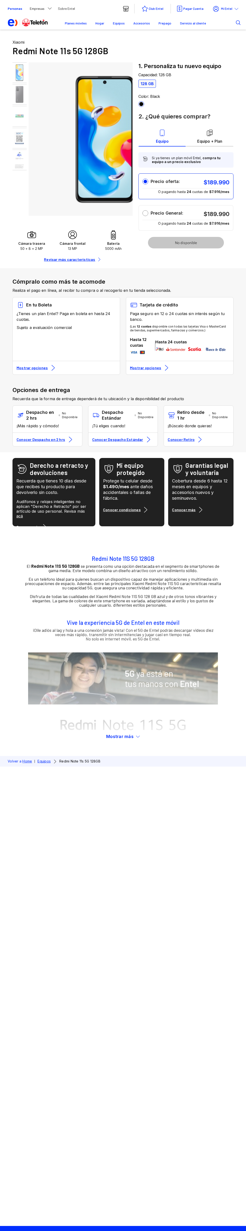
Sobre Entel (66, 8)
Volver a (20, 761)
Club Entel (156, 8)
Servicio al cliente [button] (193, 23)
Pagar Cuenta (193, 8)
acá (19, 516)
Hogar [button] (99, 23)
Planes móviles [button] (76, 23)
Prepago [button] (165, 23)
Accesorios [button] (141, 23)
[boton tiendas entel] (126, 9)
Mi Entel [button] (226, 8)
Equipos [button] (119, 23)
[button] (230, 22)
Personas (15, 8)
